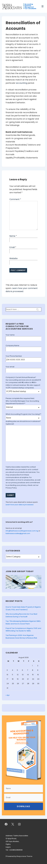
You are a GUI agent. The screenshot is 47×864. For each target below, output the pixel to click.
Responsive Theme (24, 856)
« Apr (8, 695)
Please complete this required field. (20, 398)
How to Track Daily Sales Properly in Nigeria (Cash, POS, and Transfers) (23, 608)
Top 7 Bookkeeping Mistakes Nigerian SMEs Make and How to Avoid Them (23, 622)
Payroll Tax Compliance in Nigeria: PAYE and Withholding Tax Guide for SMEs (23, 629)
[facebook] (6, 824)
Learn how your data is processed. (20, 504)
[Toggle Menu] (42, 6)
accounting (21, 83)
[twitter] (12, 824)
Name (12, 236)
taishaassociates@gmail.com (18, 533)
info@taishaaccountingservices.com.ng (22, 531)
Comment (15, 199)
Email (12, 247)
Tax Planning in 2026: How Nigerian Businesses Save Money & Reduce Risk (21, 636)
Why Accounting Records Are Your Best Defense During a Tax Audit (21, 615)
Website (13, 258)
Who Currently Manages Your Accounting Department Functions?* (22, 402)
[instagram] (19, 824)
